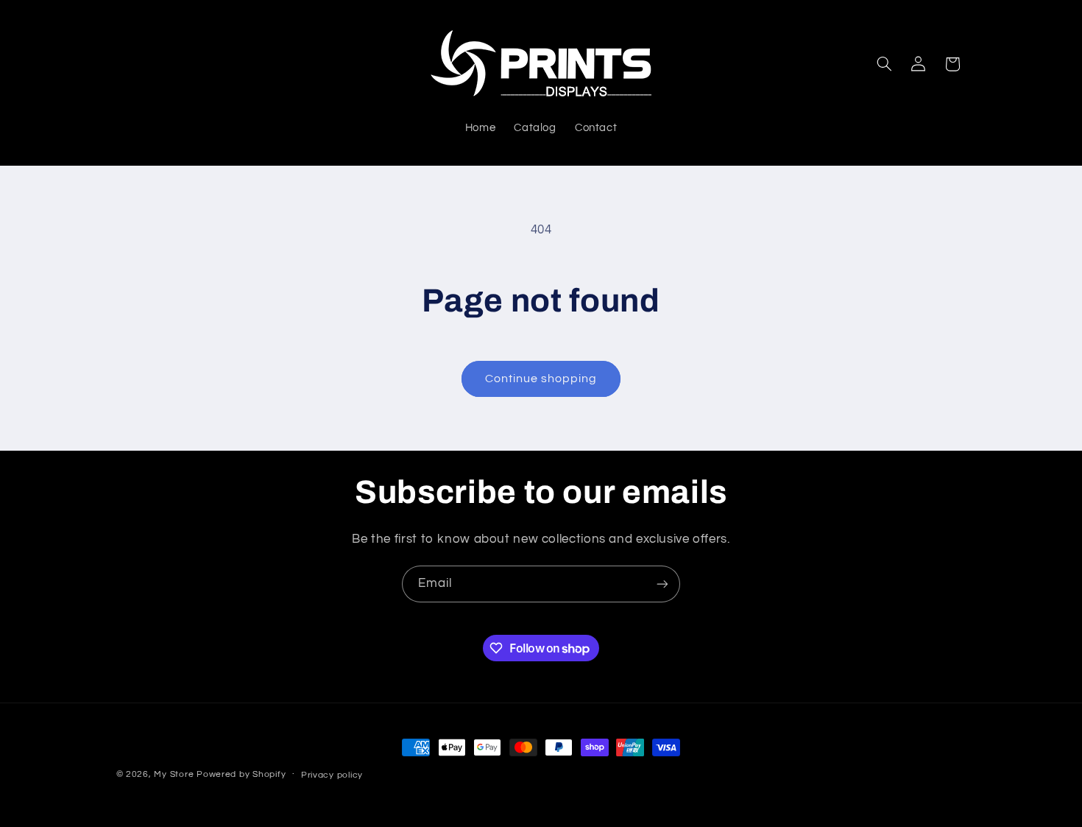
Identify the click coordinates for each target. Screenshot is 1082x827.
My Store (174, 774)
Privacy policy (332, 775)
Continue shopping (541, 378)
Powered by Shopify (241, 774)
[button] (884, 64)
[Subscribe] (662, 584)
